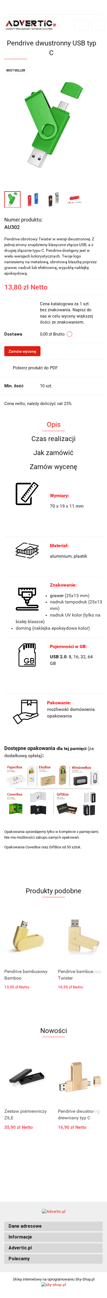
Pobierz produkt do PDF (35, 367)
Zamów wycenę (22, 351)
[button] (53, 1226)
